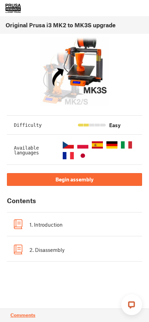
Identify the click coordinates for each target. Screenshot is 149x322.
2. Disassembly (46, 250)
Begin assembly (74, 179)
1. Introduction (46, 224)
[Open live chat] (131, 304)
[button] (68, 145)
